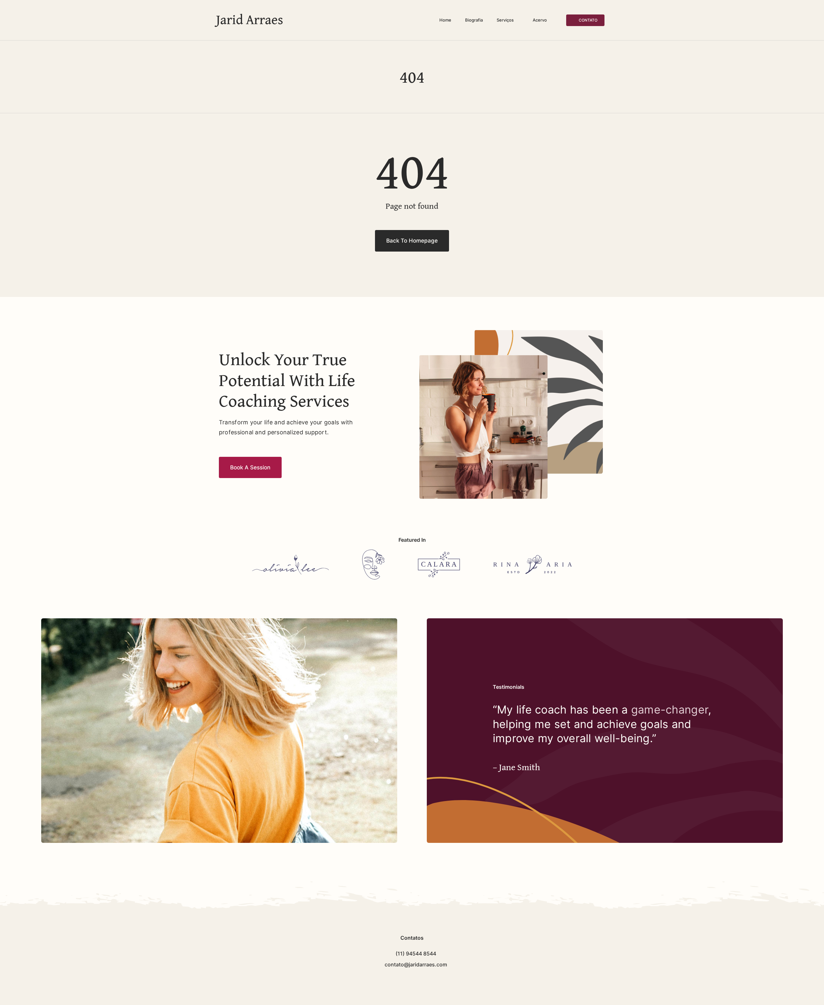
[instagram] (417, 979)
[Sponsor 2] (373, 552)
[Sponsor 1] (290, 557)
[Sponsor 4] (532, 557)
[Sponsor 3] (439, 554)
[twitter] (407, 979)
